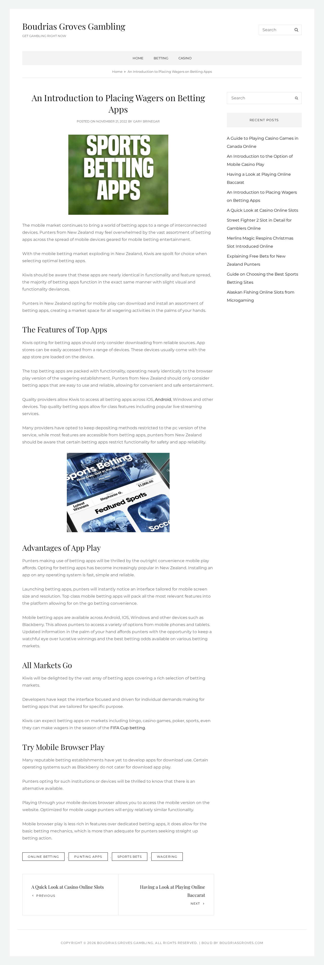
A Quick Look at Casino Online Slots (262, 210)
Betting (161, 58)
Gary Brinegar (146, 121)
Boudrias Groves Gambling (73, 26)
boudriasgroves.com (241, 943)
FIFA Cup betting (127, 727)
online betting (43, 857)
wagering (167, 857)
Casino (185, 58)
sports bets (129, 857)
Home (138, 58)
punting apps (88, 857)
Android (163, 399)
